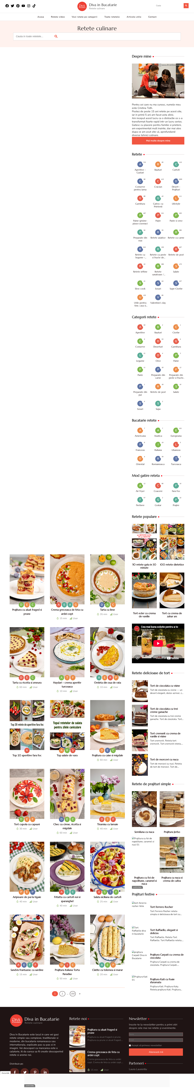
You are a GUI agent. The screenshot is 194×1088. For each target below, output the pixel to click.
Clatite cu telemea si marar (107, 970)
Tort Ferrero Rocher (161, 907)
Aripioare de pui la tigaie (27, 897)
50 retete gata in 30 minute (144, 566)
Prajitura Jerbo (172, 832)
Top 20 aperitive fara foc (26, 755)
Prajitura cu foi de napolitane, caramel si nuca (144, 880)
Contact (152, 16)
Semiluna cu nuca (144, 832)
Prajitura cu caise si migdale (107, 755)
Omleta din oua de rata (107, 682)
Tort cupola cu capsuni (27, 824)
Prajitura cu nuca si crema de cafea (171, 879)
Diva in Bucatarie (103, 5)
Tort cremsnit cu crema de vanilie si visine (165, 735)
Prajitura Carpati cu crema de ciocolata (167, 956)
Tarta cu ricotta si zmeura (26, 682)
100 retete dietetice (172, 564)
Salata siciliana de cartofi (107, 897)
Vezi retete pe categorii (84, 16)
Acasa (40, 16)
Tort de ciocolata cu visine (165, 685)
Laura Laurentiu (138, 1069)
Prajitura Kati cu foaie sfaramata (162, 981)
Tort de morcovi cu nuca (164, 759)
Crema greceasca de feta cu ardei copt (103, 1053)
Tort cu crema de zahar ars (172, 615)
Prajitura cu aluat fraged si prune (102, 1031)
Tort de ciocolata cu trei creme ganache (164, 710)
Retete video (58, 16)
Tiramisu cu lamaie (107, 824)
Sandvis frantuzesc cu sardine (27, 970)
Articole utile (134, 16)
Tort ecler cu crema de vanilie (144, 615)
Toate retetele (112, 16)
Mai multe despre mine (158, 140)
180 (73, 993)
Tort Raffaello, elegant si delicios (164, 931)
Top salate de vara (67, 755)
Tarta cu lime (107, 609)
